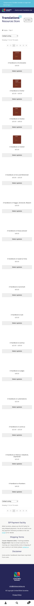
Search (17, 603)
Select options (17, 71)
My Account (5, 603)
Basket (26, 601)
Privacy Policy (17, 595)
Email (3, 532)
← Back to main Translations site (23, 10)
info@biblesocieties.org (17, 586)
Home (5, 30)
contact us (25, 547)
